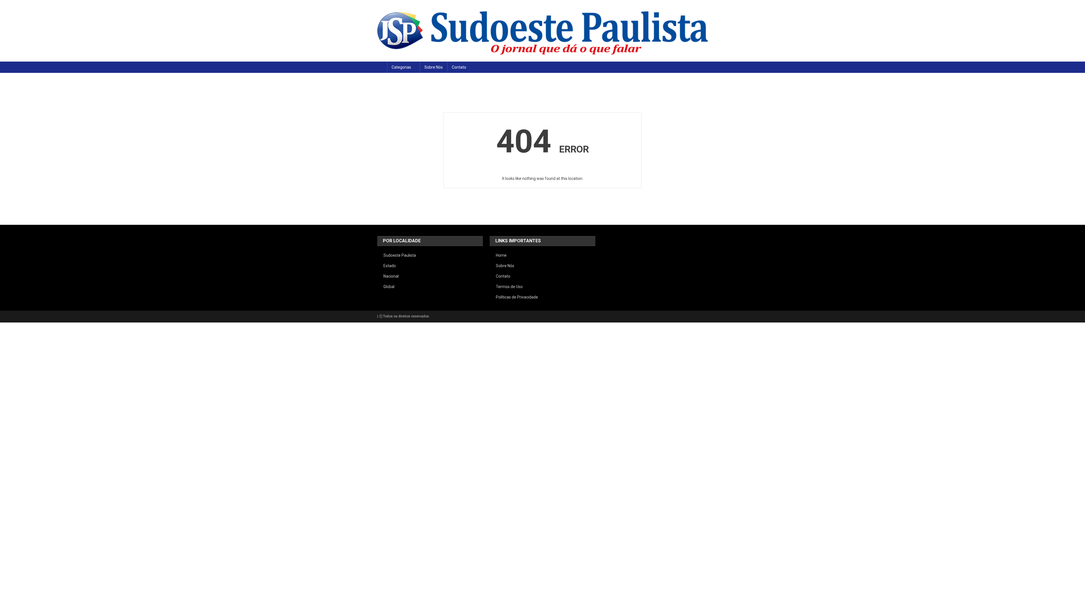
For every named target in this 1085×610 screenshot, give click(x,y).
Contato (459, 67)
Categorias (401, 67)
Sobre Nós (433, 67)
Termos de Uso (509, 286)
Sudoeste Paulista (399, 255)
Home (501, 255)
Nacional (391, 276)
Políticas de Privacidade (517, 297)
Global (388, 286)
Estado (389, 265)
